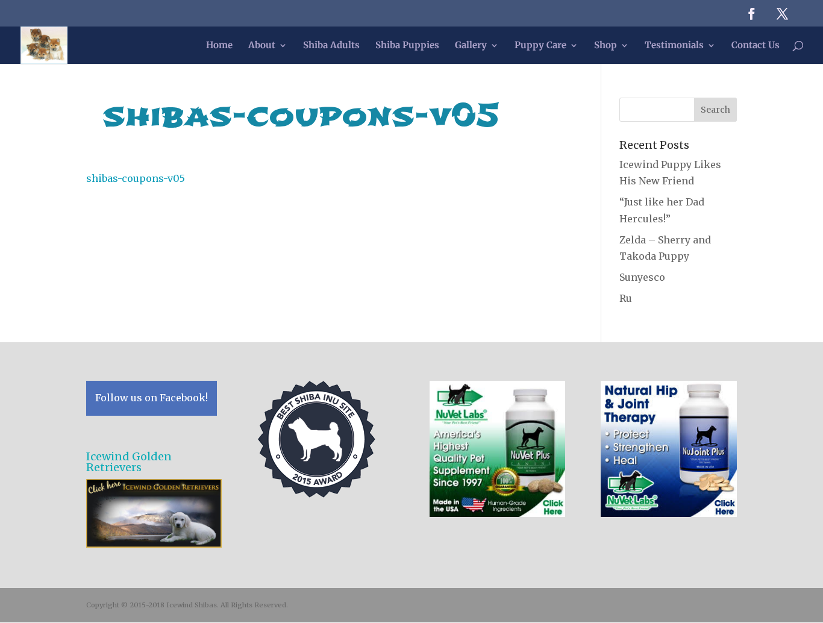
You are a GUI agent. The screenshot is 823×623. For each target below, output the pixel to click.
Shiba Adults (331, 46)
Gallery (471, 46)
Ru (625, 298)
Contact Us (755, 46)
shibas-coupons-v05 (135, 178)
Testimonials (674, 46)
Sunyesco (642, 277)
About (261, 46)
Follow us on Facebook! (151, 398)
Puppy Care (540, 46)
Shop (605, 46)
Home (219, 46)
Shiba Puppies (407, 46)
